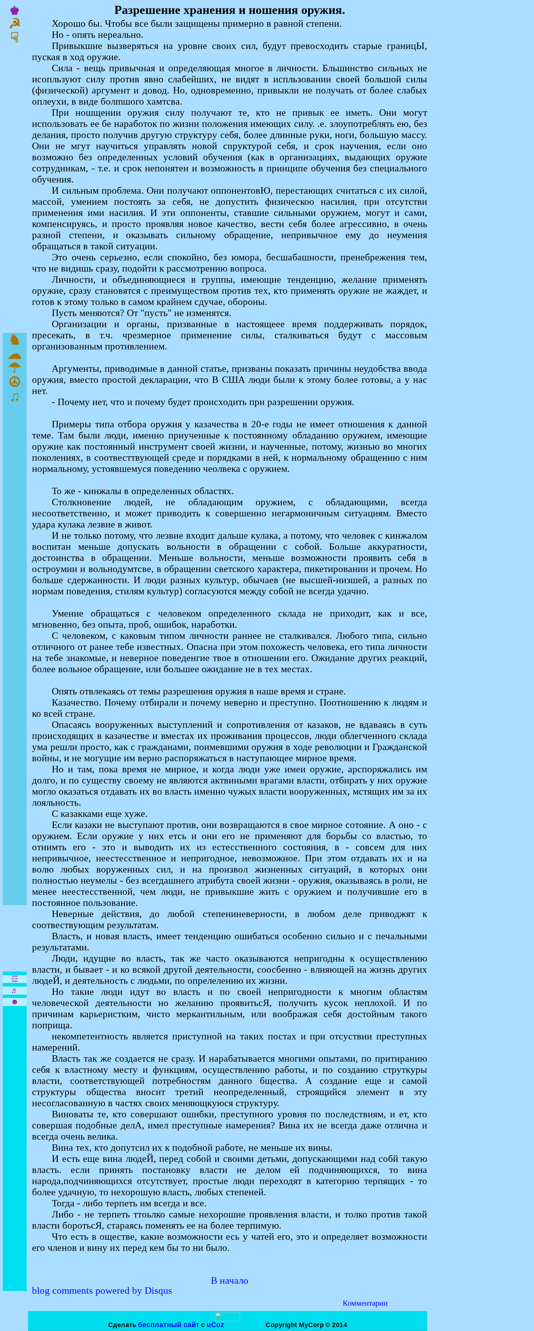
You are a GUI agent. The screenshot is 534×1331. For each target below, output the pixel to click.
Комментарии (365, 1303)
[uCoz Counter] (228, 1319)
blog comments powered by (102, 1290)
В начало (229, 1280)
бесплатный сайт (168, 1324)
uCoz (215, 1324)
